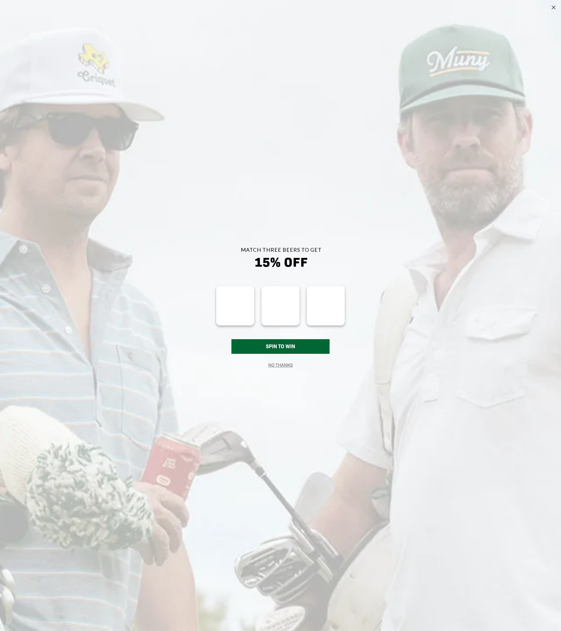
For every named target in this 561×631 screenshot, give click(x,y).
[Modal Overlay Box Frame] (280, 315)
